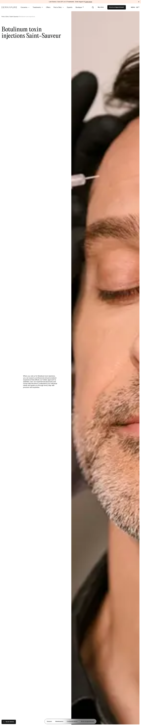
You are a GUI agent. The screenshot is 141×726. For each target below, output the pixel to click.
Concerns (24, 7)
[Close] (138, 1)
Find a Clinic (58, 7)
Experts (69, 7)
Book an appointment (87, 721)
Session (49, 721)
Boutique (79, 7)
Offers (48, 7)
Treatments (37, 7)
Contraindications (72, 721)
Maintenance (59, 721)
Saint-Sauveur (14, 16)
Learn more (88, 1)
